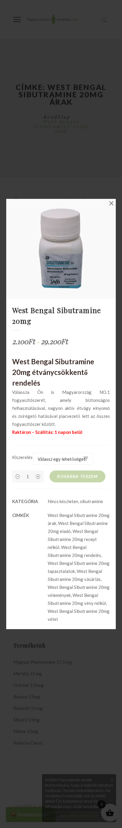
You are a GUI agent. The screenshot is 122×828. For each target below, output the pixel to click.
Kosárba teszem (77, 476)
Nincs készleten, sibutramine (75, 501)
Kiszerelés (22, 457)
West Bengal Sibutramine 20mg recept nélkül (73, 539)
